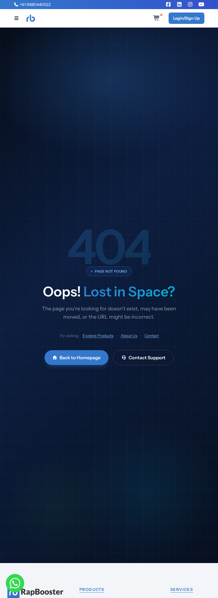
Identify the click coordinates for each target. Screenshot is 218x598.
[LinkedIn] (179, 4)
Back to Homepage (80, 357)
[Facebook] (168, 4)
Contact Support (147, 357)
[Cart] (157, 18)
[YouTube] (201, 4)
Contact (151, 335)
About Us (129, 335)
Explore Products (98, 335)
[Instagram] (190, 4)
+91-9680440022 (35, 4)
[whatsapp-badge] (15, 583)
